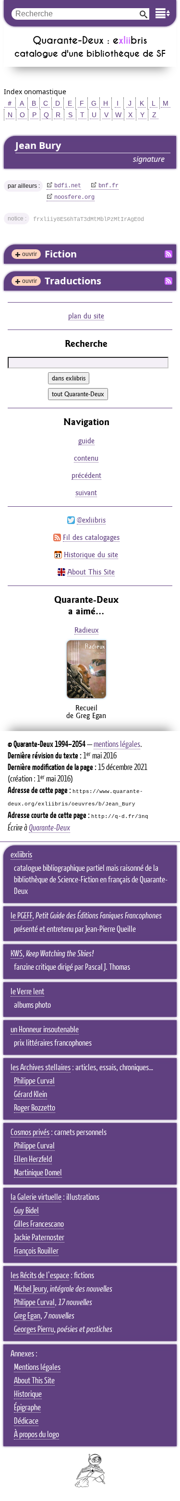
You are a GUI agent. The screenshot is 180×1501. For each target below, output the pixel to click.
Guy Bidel (26, 1211)
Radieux (86, 630)
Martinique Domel (38, 1173)
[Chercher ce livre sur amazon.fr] (86, 698)
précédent (86, 475)
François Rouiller (36, 1251)
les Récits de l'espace (40, 1275)
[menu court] (162, 13)
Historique (28, 1394)
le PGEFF (21, 916)
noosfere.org (74, 197)
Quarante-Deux (49, 828)
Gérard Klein (30, 1094)
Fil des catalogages (91, 537)
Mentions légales (37, 1367)
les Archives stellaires (41, 1067)
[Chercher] (143, 14)
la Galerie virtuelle (36, 1197)
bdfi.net (67, 186)
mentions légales (117, 744)
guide (86, 441)
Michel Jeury (30, 1289)
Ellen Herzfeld (33, 1159)
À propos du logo (36, 1434)
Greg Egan (27, 1316)
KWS (17, 954)
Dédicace (26, 1421)
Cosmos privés (30, 1132)
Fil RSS (168, 254)
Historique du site (91, 554)
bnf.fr (108, 186)
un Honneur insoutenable (45, 1029)
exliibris (21, 855)
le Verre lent (27, 992)
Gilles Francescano (39, 1224)
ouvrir (29, 254)
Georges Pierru (34, 1329)
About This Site (91, 572)
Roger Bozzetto (34, 1108)
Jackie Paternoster (39, 1237)
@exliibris (91, 520)
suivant (86, 492)
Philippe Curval (34, 1081)
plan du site (86, 316)
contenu (86, 458)
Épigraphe (27, 1407)
